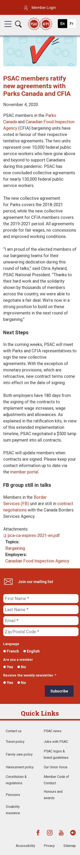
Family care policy (19, 754)
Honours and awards (53, 795)
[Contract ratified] (40, 64)
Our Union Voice (55, 767)
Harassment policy (20, 767)
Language (11, 644)
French (12, 651)
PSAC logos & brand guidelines (56, 754)
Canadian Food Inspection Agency (37, 560)
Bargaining (15, 548)
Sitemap (69, 846)
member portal (24, 471)
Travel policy (15, 742)
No (23, 667)
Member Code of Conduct (56, 780)
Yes (9, 667)
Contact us (14, 731)
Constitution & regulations (16, 780)
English (33, 651)
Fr (73, 24)
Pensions (13, 795)
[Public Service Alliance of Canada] (40, 24)
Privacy (49, 846)
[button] (8, 27)
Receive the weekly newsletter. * (29, 675)
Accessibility (25, 846)
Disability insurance (13, 810)
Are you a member (18, 660)
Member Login (43, 7)
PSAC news (52, 731)
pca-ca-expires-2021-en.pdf (34, 535)
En (63, 24)
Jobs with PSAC (56, 742)
